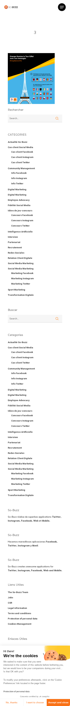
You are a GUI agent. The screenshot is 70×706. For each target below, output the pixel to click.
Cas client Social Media (20, 147)
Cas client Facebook (22, 152)
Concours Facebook (22, 215)
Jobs (10, 597)
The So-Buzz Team (18, 592)
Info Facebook (19, 173)
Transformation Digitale (21, 295)
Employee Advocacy (19, 200)
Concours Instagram (22, 220)
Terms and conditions (19, 613)
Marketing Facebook (22, 273)
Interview (13, 237)
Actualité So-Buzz (17, 142)
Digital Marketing (17, 189)
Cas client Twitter (20, 162)
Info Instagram (19, 178)
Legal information (17, 608)
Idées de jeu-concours (20, 210)
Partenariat (14, 242)
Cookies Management (19, 624)
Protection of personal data (16, 691)
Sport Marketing (16, 289)
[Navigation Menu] (62, 7)
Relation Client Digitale (20, 258)
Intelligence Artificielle (20, 231)
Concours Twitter (20, 225)
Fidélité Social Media (19, 205)
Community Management (21, 168)
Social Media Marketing (20, 263)
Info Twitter (17, 183)
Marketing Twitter (20, 283)
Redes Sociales (16, 252)
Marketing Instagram (22, 278)
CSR (10, 603)
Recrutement (15, 247)
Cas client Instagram (22, 157)
